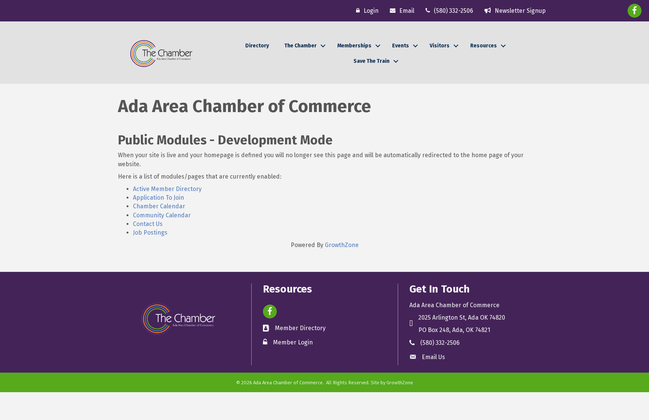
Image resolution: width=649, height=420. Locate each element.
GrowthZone (342, 245)
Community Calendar (162, 215)
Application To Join (158, 197)
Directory (257, 45)
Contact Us (148, 223)
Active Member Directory (167, 189)
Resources (483, 45)
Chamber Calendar (159, 206)
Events (400, 45)
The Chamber (300, 45)
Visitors (440, 45)
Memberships (354, 45)
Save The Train (371, 61)
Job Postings (150, 232)
